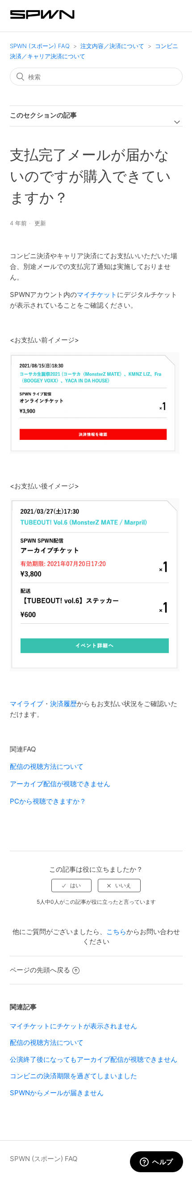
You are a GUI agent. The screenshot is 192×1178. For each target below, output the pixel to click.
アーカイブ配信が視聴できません (60, 784)
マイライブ (26, 703)
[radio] (71, 885)
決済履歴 (63, 703)
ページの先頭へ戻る (40, 970)
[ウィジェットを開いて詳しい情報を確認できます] (156, 1162)
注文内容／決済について (112, 45)
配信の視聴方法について (46, 766)
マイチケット (97, 294)
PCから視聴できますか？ (48, 801)
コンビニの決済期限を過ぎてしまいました (73, 1076)
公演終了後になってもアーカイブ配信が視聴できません (93, 1059)
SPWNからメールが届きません (57, 1093)
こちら (116, 931)
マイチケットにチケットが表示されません (73, 1026)
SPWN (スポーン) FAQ (40, 45)
